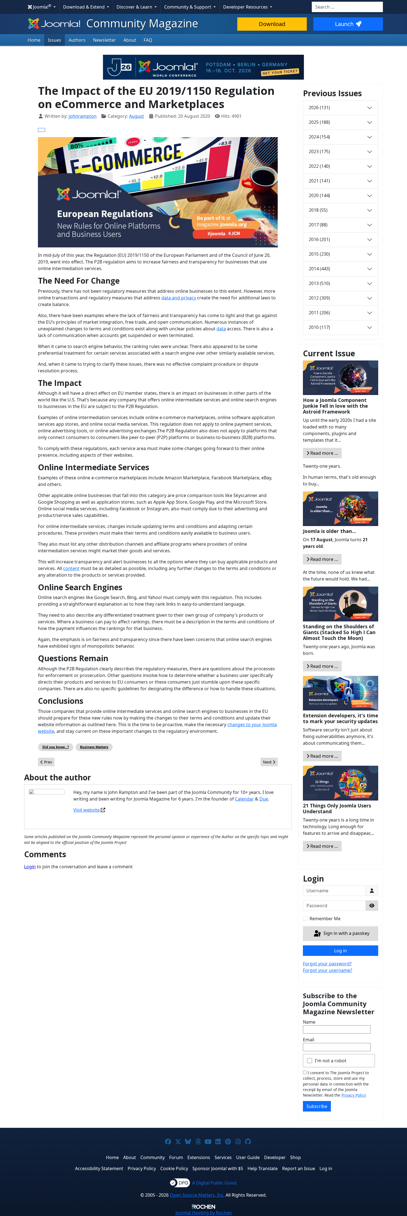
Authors (77, 40)
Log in (340, 951)
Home (34, 40)
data (221, 329)
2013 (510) (319, 283)
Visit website (87, 810)
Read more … (323, 453)
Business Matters (94, 747)
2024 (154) (319, 137)
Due (263, 799)
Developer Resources (246, 7)
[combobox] (347, 7)
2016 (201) (319, 239)
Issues (54, 40)
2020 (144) (319, 195)
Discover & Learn (135, 7)
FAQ (148, 40)
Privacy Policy (353, 1095)
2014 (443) (319, 269)
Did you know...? (55, 747)
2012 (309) (319, 298)
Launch (344, 24)
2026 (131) (319, 107)
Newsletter (104, 40)
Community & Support (188, 7)
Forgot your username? (327, 970)
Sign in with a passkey (345, 933)
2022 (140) (319, 166)
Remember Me (325, 919)
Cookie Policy (174, 1168)
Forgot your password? (327, 964)
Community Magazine (141, 23)
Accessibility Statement (99, 1168)
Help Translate (263, 1168)
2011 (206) (319, 313)
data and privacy (178, 298)
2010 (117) (319, 327)
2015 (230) (319, 254)
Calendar (244, 799)
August (136, 116)
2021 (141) (319, 181)
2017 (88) (318, 225)
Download (272, 24)
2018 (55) (318, 210)
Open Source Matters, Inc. (197, 1195)
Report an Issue (298, 1168)
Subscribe (316, 1106)
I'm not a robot (330, 1061)
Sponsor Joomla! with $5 (217, 1168)
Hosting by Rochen (204, 1213)
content (71, 568)
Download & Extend (84, 7)
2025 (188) (319, 122)
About (129, 40)
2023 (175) (319, 151)
